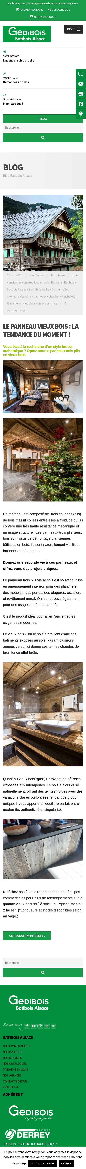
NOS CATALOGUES (15, 1063)
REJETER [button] (66, 1163)
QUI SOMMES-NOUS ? (16, 1046)
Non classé (58, 275)
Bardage (56, 282)
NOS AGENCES (12, 1075)
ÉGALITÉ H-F (11, 1087)
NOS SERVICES (12, 1058)
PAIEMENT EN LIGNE (15, 1069)
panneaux (40, 296)
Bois (31, 289)
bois (28, 904)
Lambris (26, 296)
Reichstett (68, 296)
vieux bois (29, 303)
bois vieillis (42, 289)
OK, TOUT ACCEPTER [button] (42, 1163)
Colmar (56, 289)
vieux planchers (47, 303)
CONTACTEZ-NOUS (15, 1081)
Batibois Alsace (16, 289)
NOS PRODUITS (13, 1052)
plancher (54, 296)
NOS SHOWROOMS (59, 9)
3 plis (75, 275)
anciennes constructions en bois (29, 282)
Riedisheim (14, 303)
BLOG (43, 118)
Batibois (69, 282)
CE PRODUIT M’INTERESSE (27, 935)
